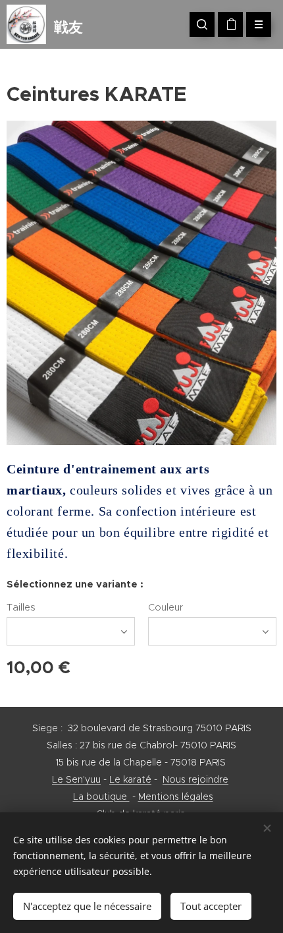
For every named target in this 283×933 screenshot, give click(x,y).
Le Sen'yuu (76, 779)
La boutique (101, 796)
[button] (202, 24)
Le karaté (130, 779)
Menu (258, 24)
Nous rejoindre (195, 779)
